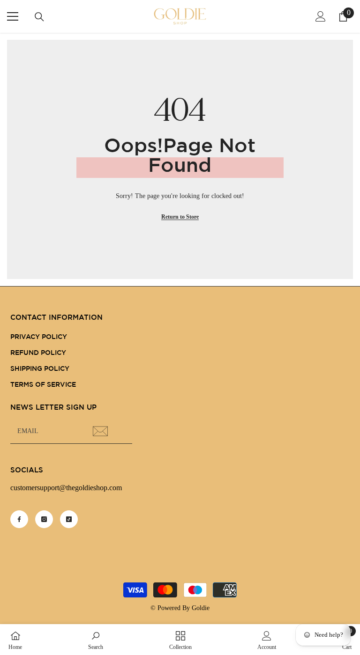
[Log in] (320, 16)
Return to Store (180, 216)
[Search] (39, 16)
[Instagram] (44, 519)
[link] (95, 639)
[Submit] (101, 431)
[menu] (12, 16)
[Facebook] (19, 519)
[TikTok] (69, 519)
